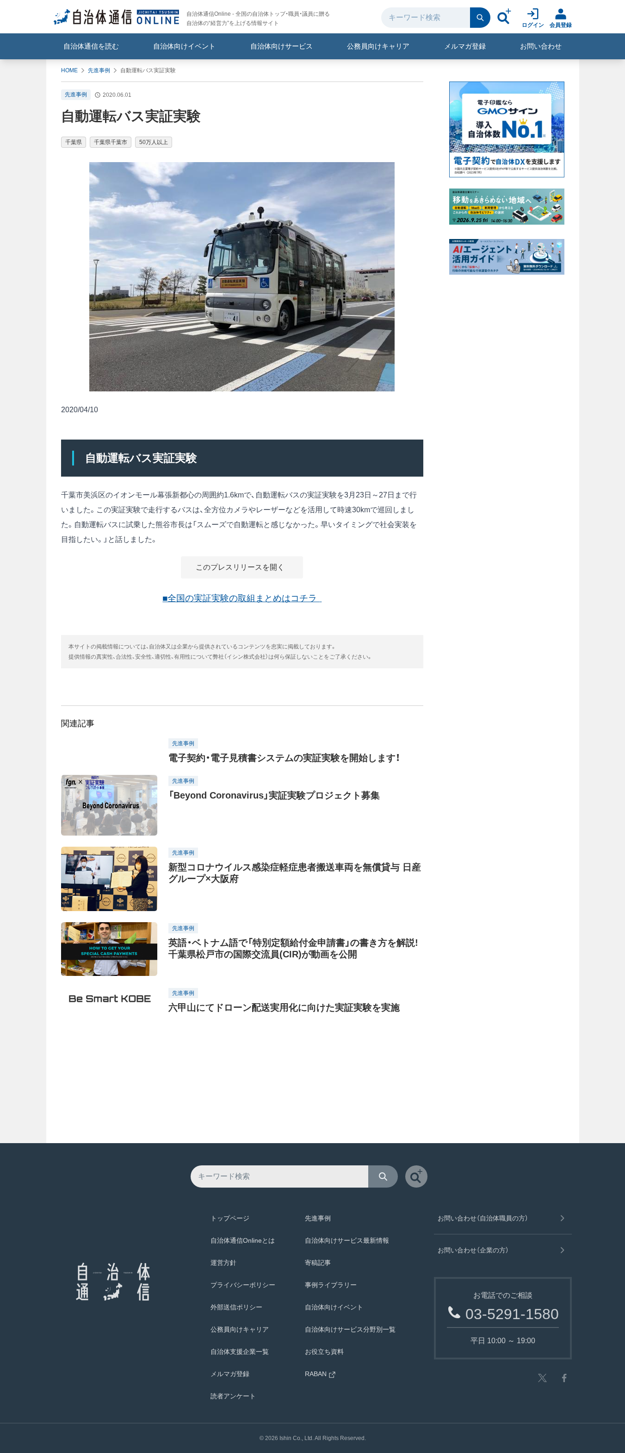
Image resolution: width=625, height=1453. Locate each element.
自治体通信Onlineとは (242, 1240)
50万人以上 (153, 142)
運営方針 (223, 1262)
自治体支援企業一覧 (239, 1351)
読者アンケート (233, 1396)
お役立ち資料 (324, 1351)
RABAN (316, 1374)
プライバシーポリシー (242, 1285)
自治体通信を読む (91, 46)
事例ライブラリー (331, 1285)
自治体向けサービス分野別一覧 (350, 1329)
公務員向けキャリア (378, 46)
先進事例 (99, 70)
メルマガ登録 (465, 46)
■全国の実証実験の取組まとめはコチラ (240, 598)
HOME (69, 70)
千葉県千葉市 (110, 142)
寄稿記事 (318, 1262)
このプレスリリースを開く (241, 567)
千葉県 (73, 142)
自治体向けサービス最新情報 (347, 1240)
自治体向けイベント (184, 46)
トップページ (229, 1218)
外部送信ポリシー (236, 1307)
